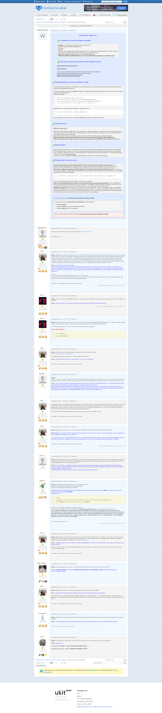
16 (59, 228)
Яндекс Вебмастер (62, 68)
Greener (41, 480)
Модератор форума (42, 30)
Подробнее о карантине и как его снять (68, 54)
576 (45, 309)
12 (45, 242)
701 (45, 265)
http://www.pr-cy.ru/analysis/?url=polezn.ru (62, 353)
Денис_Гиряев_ (41, 563)
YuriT (41, 251)
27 (59, 563)
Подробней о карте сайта (60, 128)
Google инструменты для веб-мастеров (67, 65)
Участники (55, 15)
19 (59, 319)
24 (59, 456)
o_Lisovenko (41, 613)
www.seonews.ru (86, 231)
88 (62, 19)
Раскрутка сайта (56, 22)
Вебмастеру (48, 22)
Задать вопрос (40, 1)
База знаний (52, 1)
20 (59, 349)
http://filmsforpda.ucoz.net (81, 540)
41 (45, 493)
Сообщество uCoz (40, 22)
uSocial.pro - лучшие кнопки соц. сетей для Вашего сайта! (62, 626)
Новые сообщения (43, 15)
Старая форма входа (105, 15)
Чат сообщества (85, 15)
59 (45, 577)
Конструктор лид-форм (84, 699)
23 (59, 427)
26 (59, 533)
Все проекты (89, 1)
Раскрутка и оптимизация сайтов (69, 22)
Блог (61, 1)
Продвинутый (42, 227)
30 (59, 637)
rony (41, 636)
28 (59, 587)
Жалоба (74, 15)
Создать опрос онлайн (84, 704)
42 (45, 651)
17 (59, 252)
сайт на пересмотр (71, 154)
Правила (65, 15)
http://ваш (100, 137)
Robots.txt (92, 54)
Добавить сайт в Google (76, 74)
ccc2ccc (41, 455)
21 (59, 374)
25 (59, 481)
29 (59, 614)
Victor (41, 295)
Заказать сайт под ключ (74, 1)
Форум (79, 696)
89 (64, 19)
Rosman (41, 373)
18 (59, 295)
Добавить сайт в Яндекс (63, 74)
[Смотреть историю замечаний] (40, 245)
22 (59, 401)
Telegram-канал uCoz (93, 670)
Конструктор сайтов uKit (85, 701)
